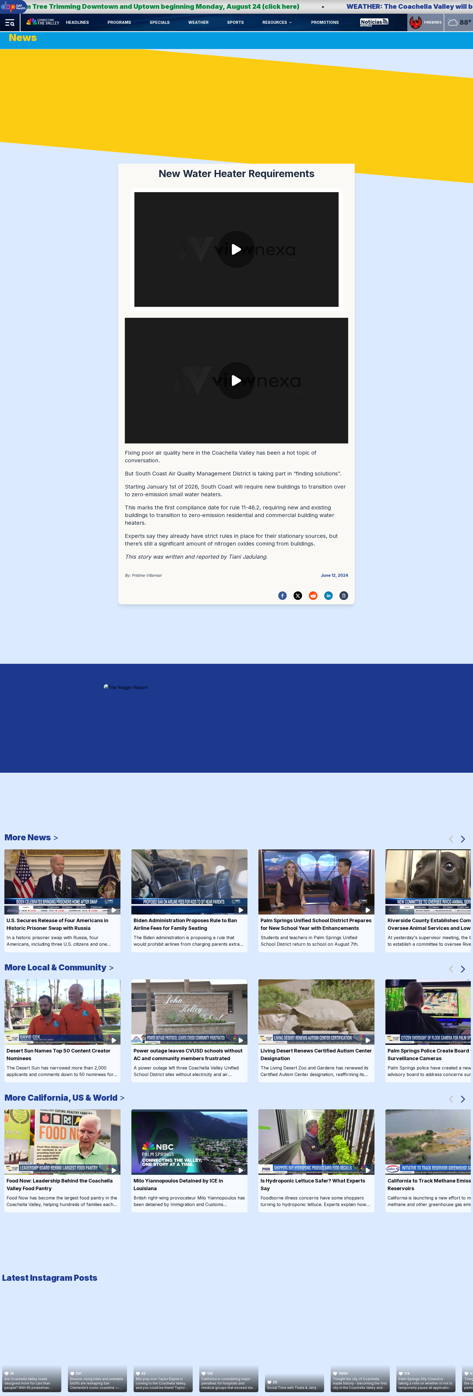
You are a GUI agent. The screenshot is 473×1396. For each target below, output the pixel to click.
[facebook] (282, 595)
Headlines (77, 22)
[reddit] (313, 595)
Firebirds (433, 22)
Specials (160, 22)
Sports (235, 22)
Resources (275, 22)
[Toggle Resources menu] (290, 22)
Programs (119, 22)
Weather (198, 22)
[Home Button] (43, 22)
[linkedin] (328, 595)
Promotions (325, 22)
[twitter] (297, 595)
